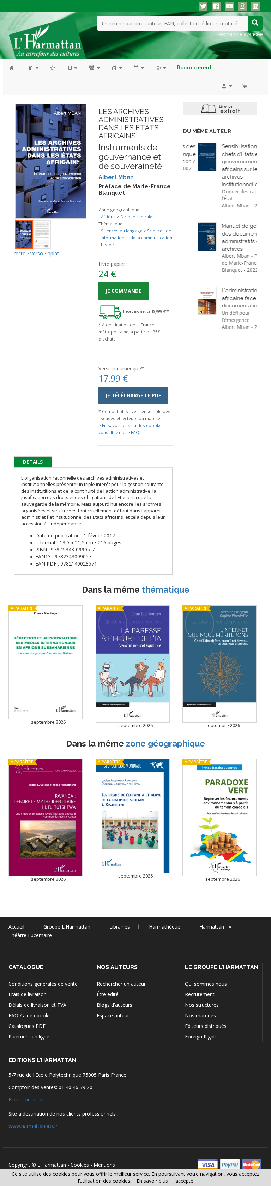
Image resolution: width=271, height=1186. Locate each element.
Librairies (119, 926)
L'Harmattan (51, 1164)
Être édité (108, 994)
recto (20, 253)
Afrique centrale (136, 216)
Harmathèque (164, 926)
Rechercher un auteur (121, 983)
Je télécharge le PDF (133, 395)
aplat (53, 253)
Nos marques (200, 1015)
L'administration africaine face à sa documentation (230, 298)
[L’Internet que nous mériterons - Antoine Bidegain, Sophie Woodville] (219, 664)
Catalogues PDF (27, 1026)
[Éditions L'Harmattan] (47, 37)
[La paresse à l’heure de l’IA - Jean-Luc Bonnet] (133, 664)
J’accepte (183, 1181)
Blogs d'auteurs (114, 1004)
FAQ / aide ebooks (29, 1015)
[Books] (33, 68)
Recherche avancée (240, 34)
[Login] (226, 86)
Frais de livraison (27, 994)
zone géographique (165, 743)
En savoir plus (152, 1181)
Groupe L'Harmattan (66, 926)
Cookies (80, 1164)
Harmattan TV (215, 926)
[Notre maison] (116, 68)
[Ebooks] (72, 68)
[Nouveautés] (53, 68)
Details (33, 461)
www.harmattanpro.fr (33, 1126)
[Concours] (160, 68)
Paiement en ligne (28, 1036)
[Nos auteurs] (94, 68)
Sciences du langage (122, 230)
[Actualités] (138, 68)
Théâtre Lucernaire (30, 935)
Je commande (123, 290)
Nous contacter (26, 1099)
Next (76, 157)
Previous (26, 157)
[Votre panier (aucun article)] (245, 86)
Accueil (16, 926)
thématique (165, 590)
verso (36, 253)
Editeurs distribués (206, 1026)
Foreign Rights (201, 1036)
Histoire (109, 245)
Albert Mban (116, 177)
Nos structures (202, 1004)
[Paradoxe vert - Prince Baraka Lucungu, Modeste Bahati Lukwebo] (219, 817)
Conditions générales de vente (43, 983)
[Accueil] (15, 68)
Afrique (108, 216)
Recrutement (200, 994)
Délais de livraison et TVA (37, 1004)
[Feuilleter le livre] (220, 108)
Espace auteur (113, 1015)
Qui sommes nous (206, 983)
